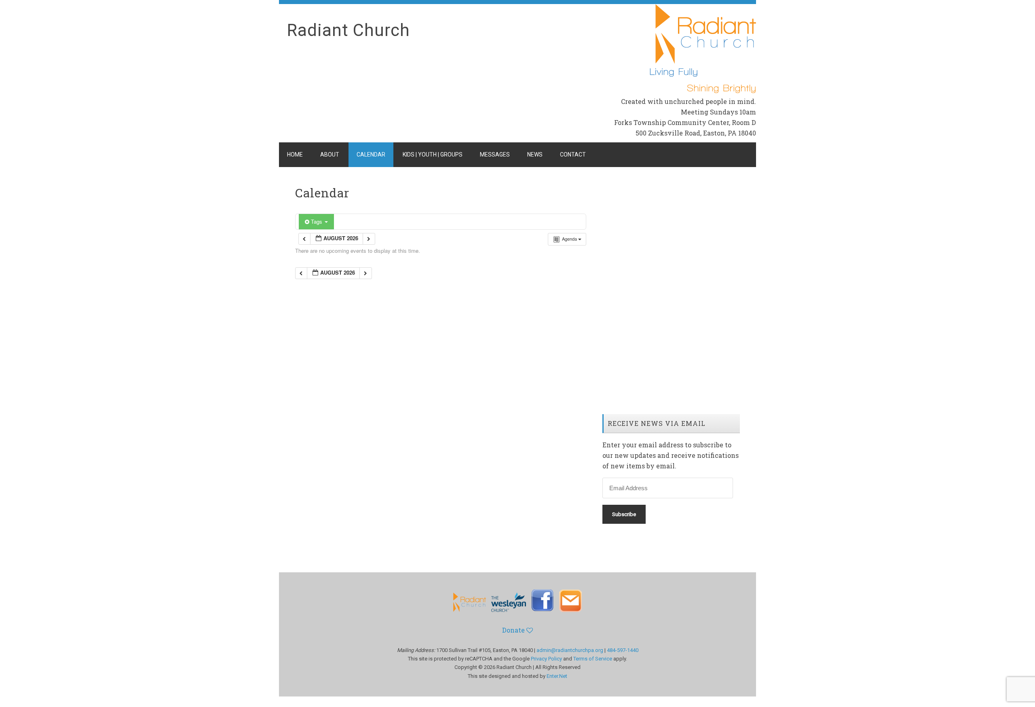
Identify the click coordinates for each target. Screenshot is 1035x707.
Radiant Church (348, 30)
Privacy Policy (546, 659)
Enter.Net (557, 676)
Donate (514, 630)
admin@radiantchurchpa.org (570, 650)
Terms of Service (592, 659)
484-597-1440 (622, 650)
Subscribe (624, 514)
